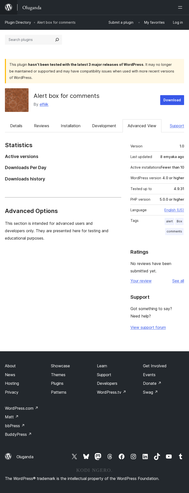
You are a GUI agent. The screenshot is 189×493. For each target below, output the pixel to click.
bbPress (15, 425)
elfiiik (44, 104)
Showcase (60, 365)
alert (169, 221)
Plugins (57, 383)
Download (172, 100)
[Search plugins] (57, 40)
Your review (141, 280)
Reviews (41, 125)
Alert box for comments (66, 95)
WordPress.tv (111, 392)
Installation (70, 125)
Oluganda (24, 456)
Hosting (12, 383)
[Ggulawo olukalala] (181, 7)
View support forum (148, 327)
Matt (12, 416)
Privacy (11, 392)
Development (104, 125)
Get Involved (155, 365)
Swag (150, 392)
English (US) (174, 210)
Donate (152, 383)
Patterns (58, 392)
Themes (58, 374)
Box (179, 221)
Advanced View (142, 125)
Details (16, 125)
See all (178, 280)
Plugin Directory (18, 22)
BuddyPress (18, 434)
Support (177, 125)
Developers (107, 383)
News (10, 374)
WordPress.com (21, 408)
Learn (102, 365)
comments (174, 231)
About (10, 365)
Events (149, 374)
